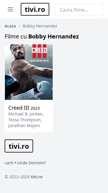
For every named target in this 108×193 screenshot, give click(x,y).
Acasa (10, 26)
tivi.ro (35, 9)
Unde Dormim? (31, 163)
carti (9, 163)
